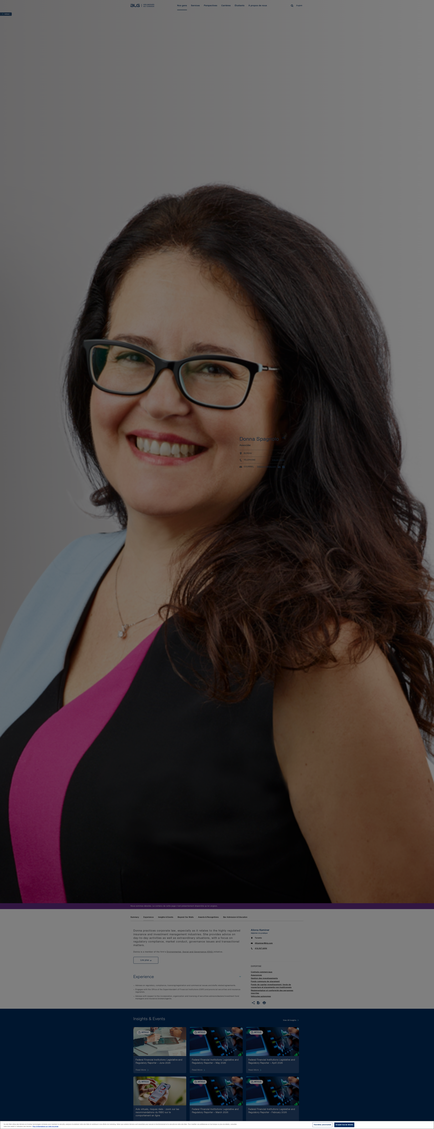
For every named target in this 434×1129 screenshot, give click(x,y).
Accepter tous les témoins (344, 1125)
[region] (217, 1125)
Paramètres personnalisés (322, 1125)
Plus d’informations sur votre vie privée (45, 1126)
